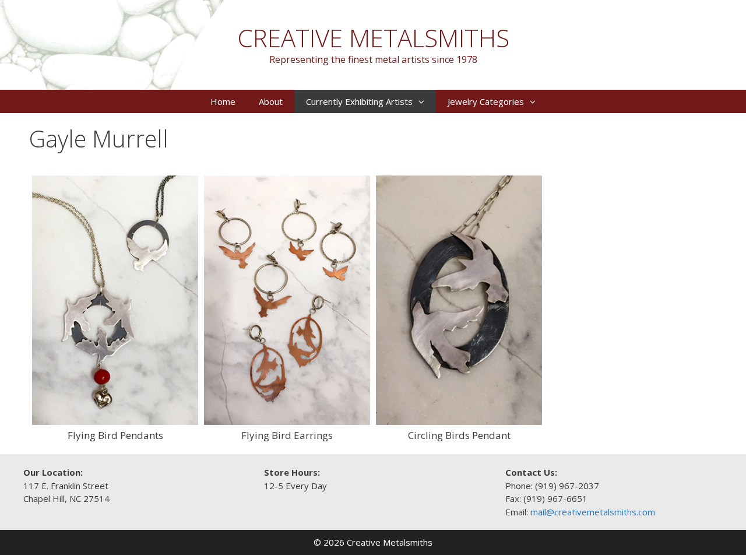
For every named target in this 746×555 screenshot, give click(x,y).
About (271, 101)
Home (222, 101)
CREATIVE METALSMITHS (373, 37)
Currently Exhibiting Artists (359, 101)
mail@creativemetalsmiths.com (592, 512)
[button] (424, 101)
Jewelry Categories (486, 101)
